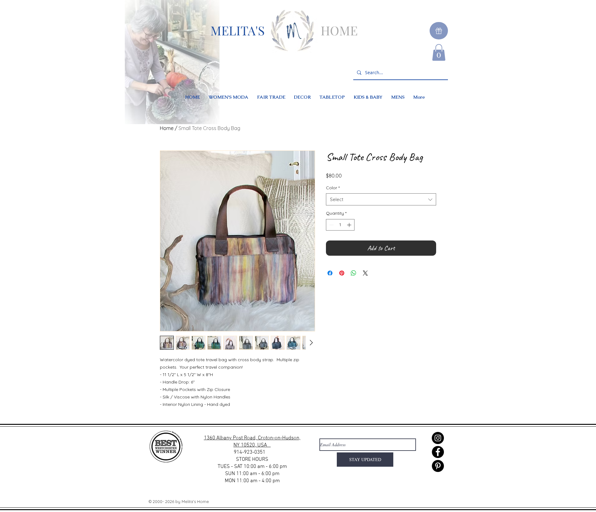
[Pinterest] (438, 466)
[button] (439, 52)
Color (333, 188)
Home (167, 128)
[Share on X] (365, 273)
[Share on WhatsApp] (353, 273)
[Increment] (350, 224)
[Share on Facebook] (330, 273)
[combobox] (381, 199)
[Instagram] (438, 438)
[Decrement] (331, 224)
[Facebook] (438, 452)
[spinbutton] (340, 224)
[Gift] (439, 30)
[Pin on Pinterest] (341, 273)
